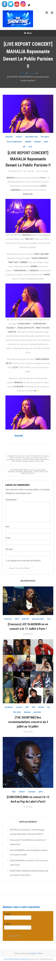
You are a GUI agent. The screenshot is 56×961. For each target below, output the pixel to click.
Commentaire (11, 499)
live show (17, 712)
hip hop (41, 707)
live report (45, 137)
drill (27, 707)
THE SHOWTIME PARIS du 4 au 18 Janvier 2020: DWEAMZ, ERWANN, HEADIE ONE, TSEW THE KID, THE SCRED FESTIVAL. (28, 471)
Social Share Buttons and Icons (16, 959)
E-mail (7, 538)
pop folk (25, 619)
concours (8, 619)
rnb (24, 146)
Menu (29, 33)
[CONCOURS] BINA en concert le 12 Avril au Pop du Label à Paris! (29, 862)
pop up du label (38, 619)
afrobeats (9, 707)
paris (46, 142)
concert (19, 137)
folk (33, 707)
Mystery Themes (37, 953)
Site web (9, 549)
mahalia (28, 142)
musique (37, 142)
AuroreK (30, 171)
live (48, 707)
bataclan (9, 137)
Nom (7, 526)
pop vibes (37, 712)
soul (30, 146)
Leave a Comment (42, 171)
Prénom (7, 914)
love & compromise (14, 142)
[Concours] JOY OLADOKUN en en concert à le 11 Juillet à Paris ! (28, 842)
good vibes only (31, 137)
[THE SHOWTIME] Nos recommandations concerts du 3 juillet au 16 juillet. (28, 722)
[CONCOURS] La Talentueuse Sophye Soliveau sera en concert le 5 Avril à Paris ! (29, 873)
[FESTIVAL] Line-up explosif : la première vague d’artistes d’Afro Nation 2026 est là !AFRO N (27, 832)
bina (13, 792)
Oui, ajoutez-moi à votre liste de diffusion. (24, 560)
